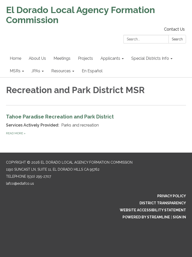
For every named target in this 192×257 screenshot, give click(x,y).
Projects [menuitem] (85, 58)
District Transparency (163, 203)
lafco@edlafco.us (20, 183)
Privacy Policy (171, 196)
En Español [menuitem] (92, 71)
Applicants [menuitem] (110, 58)
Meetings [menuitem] (62, 58)
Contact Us (174, 29)
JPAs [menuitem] (36, 71)
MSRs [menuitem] (15, 71)
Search (177, 39)
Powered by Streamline (146, 217)
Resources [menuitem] (61, 71)
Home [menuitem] (15, 58)
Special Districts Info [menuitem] (150, 58)
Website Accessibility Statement (153, 210)
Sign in (179, 217)
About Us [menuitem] (37, 58)
